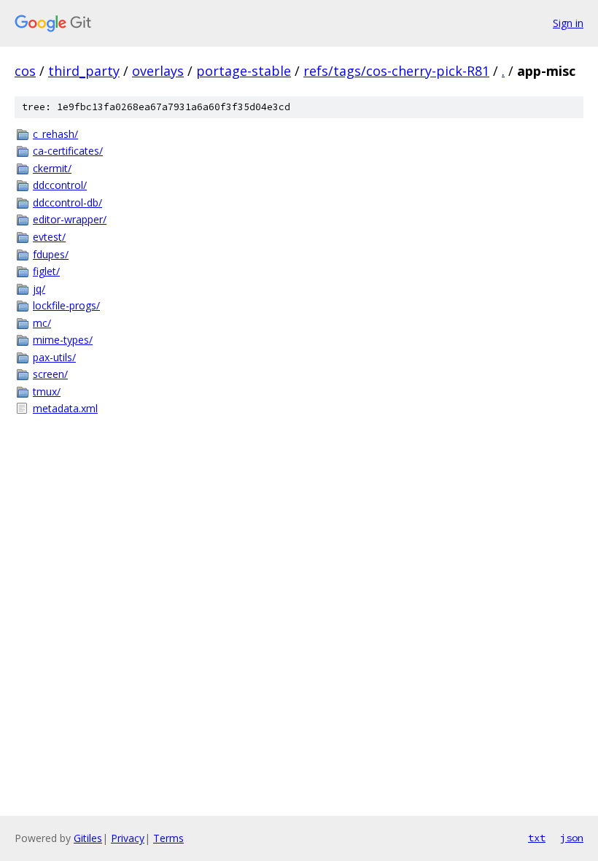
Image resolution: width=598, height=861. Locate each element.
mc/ (42, 323)
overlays (158, 71)
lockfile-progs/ (66, 305)
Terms (168, 838)
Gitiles (88, 838)
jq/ (39, 289)
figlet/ (46, 271)
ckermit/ (52, 168)
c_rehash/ (55, 134)
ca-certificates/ (68, 151)
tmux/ (47, 391)
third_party (84, 71)
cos (25, 71)
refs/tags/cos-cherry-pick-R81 (396, 71)
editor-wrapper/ (69, 219)
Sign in (568, 23)
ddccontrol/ (60, 185)
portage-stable (243, 71)
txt (536, 837)
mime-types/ (63, 340)
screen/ (50, 374)
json (571, 837)
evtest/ (49, 237)
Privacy (127, 838)
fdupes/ (51, 254)
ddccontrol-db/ (67, 202)
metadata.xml (65, 408)
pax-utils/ (54, 357)
